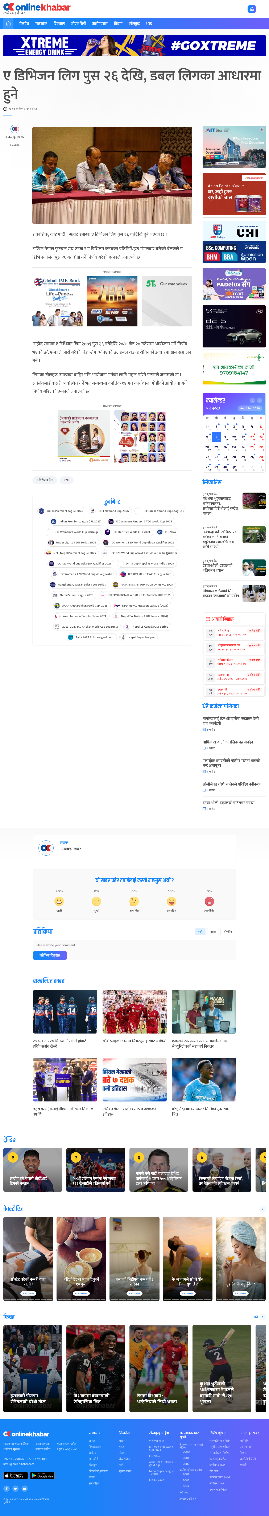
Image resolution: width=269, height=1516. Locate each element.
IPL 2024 (154, 1456)
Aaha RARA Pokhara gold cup (161, 1464)
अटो (121, 1465)
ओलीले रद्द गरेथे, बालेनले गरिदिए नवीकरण (232, 784)
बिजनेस (59, 24)
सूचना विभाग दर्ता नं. (66, 1444)
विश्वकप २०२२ (156, 1480)
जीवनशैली (78, 24)
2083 (186, 1486)
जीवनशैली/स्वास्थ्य (98, 1471)
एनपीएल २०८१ (157, 1440)
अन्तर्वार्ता (93, 1459)
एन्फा (66, 480)
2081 (186, 1457)
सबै (256, 1317)
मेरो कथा (183, 1492)
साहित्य (92, 1453)
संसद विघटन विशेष (219, 1453)
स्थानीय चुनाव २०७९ (220, 1477)
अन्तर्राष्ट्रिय (94, 1483)
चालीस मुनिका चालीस (190, 1470)
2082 (186, 1464)
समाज (92, 1440)
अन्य (149, 24)
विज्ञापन (244, 1453)
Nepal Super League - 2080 (161, 1473)
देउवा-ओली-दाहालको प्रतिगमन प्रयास (217, 568)
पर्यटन (122, 1447)
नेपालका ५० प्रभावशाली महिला (191, 1446)
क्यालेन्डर (215, 401)
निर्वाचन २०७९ (217, 1483)
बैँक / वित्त (124, 1459)
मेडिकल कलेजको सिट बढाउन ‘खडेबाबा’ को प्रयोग (221, 593)
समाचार (41, 24)
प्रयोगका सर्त (246, 1447)
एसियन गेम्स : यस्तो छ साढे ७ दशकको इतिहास (129, 1112)
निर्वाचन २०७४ (217, 1465)
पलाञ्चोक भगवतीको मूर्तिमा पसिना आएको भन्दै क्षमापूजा (231, 763)
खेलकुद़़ (93, 1465)
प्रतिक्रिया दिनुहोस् (50, 955)
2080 (186, 1451)
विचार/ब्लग (95, 1447)
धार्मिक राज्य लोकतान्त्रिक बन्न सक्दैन (228, 742)
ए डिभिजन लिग (45, 480)
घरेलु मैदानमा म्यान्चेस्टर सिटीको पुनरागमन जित (201, 1112)
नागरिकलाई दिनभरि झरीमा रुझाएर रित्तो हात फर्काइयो (231, 721)
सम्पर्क (243, 1465)
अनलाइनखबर (14, 137)
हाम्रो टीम (244, 1440)
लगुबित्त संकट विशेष (220, 1447)
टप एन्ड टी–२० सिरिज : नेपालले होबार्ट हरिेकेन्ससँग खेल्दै (59, 1044)
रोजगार (123, 1453)
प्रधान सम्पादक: (43, 1444)
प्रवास (92, 1477)
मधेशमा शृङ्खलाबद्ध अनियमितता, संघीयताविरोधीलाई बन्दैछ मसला (220, 506)
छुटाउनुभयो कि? (210, 494)
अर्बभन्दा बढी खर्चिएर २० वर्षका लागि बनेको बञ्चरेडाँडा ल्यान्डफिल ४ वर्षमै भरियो (220, 539)
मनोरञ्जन (100, 24)
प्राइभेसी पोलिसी (248, 1459)
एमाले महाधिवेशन (218, 1489)
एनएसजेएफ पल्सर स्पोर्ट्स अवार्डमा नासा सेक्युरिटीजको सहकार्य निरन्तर (200, 1044)
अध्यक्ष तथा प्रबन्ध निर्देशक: (16, 1444)
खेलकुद (134, 24)
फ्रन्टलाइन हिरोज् (187, 1498)
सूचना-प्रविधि (125, 1471)
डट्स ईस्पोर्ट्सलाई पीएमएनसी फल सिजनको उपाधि (64, 1112)
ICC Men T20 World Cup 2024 (161, 1448)
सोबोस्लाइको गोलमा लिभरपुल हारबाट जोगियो (134, 1041)
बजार (122, 1440)
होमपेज (24, 24)
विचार (118, 24)
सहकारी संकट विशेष (220, 1440)
